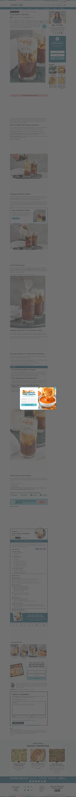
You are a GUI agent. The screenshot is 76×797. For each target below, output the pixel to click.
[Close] (55, 389)
